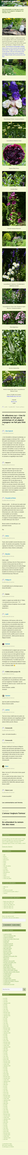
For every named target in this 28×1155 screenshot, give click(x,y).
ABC (4, 855)
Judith (5, 406)
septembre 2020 (6, 1032)
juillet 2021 (5, 1017)
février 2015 (5, 1130)
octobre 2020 (6, 1031)
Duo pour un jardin (7, 951)
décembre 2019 (6, 1042)
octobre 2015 (6, 1117)
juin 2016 (5, 1104)
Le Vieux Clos (6, 940)
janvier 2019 (6, 1059)
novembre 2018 (6, 1062)
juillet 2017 (5, 1084)
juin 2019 (5, 1051)
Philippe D (8, 580)
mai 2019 (5, 1053)
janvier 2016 (6, 1112)
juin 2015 (5, 1123)
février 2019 (5, 1058)
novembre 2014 (6, 1134)
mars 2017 (5, 1090)
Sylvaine (7, 695)
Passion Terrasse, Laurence (9, 968)
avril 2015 (5, 1126)
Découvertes (6, 859)
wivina (7, 536)
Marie (6, 766)
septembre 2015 (6, 1119)
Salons (4, 875)
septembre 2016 (6, 1100)
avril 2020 (5, 1037)
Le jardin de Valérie (7, 934)
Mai (4, 888)
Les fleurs (22, 406)
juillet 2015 (5, 1122)
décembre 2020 (6, 1028)
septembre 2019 (6, 1047)
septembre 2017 (6, 1081)
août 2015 (5, 1120)
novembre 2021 (6, 1014)
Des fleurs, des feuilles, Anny (9, 962)
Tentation (5, 893)
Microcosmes (6, 957)
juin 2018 (5, 1067)
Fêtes (4, 864)
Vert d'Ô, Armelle (7, 954)
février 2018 (5, 1073)
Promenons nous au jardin (9, 960)
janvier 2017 (6, 1094)
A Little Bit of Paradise (8, 945)
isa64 (6, 614)
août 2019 (5, 1048)
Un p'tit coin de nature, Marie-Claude (11, 939)
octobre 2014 (6, 1136)
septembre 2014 (6, 1137)
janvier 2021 (6, 1026)
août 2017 (5, 1083)
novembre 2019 (6, 1043)
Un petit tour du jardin (8, 890)
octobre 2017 (6, 1079)
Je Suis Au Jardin (7, 946)
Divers (4, 861)
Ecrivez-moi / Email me (7, 846)
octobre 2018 (6, 1064)
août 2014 (5, 1139)
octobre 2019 (6, 1045)
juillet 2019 (5, 1050)
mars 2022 (5, 1009)
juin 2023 (5, 998)
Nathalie (7, 644)
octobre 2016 (6, 1098)
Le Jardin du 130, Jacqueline (9, 979)
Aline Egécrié (9, 431)
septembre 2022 (6, 1003)
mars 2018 (5, 1072)
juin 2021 (5, 1018)
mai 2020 (5, 1036)
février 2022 (5, 1011)
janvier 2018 (6, 1075)
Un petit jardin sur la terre (8, 984)
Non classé (5, 870)
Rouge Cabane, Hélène (8, 967)
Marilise (5, 901)
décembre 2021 (6, 1012)
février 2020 (5, 1040)
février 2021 (5, 1025)
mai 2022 (5, 1006)
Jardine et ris (6, 959)
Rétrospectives (6, 872)
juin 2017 (5, 1086)
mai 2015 (5, 1125)
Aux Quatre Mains (7, 978)
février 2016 (5, 1111)
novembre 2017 (6, 1078)
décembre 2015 (6, 1114)
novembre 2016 (6, 1097)
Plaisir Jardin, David (7, 953)
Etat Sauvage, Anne (7, 965)
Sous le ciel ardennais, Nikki (9, 935)
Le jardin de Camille (7, 964)
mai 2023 (5, 1000)
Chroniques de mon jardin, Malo (10, 956)
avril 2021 (5, 1021)
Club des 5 (5, 858)
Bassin (4, 856)
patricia (7, 710)
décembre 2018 (6, 1061)
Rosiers (5, 873)
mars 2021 (5, 1023)
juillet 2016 (5, 1103)
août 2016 (5, 1101)
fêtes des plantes (7, 866)
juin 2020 (5, 1034)
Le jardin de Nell (6, 982)
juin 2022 (5, 1004)
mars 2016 (5, 1109)
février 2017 (5, 1092)
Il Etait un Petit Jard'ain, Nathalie (10, 970)
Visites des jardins (7, 878)
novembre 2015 (6, 1115)
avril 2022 (5, 1007)
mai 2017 (5, 1087)
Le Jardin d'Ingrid (7, 975)
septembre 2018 (6, 1065)
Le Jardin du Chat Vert (8, 943)
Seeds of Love (6, 877)
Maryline (7, 554)
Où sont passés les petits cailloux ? (11, 891)
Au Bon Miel (6, 942)
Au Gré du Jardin (7, 949)
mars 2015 (5, 1128)
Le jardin (5, 867)
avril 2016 (5, 1108)
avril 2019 (5, 1054)
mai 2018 (5, 1068)
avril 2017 (5, 1089)
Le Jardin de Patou (7, 973)
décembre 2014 (6, 1133)
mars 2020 (5, 1039)
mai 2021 (5, 1020)
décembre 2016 (6, 1095)
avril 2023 (5, 1001)
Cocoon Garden (6, 976)
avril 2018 (5, 1070)
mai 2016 (5, 1106)
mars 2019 (5, 1056)
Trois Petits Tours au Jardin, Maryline (11, 971)
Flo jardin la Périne (10, 498)
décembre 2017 (6, 1076)
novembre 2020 (6, 1029)
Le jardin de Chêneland (8, 937)
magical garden (10, 1)
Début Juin (5, 886)
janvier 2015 (6, 1131)
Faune (17, 406)
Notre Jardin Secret (7, 948)
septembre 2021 (6, 1015)
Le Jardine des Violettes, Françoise (11, 981)
